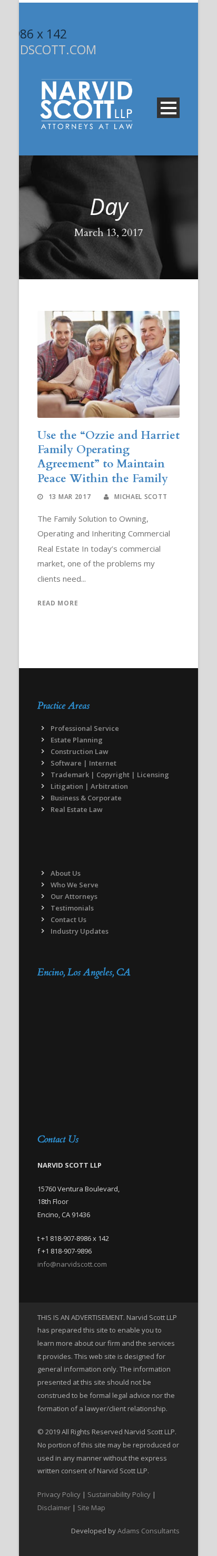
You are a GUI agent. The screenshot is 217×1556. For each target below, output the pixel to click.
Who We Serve (74, 884)
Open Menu (168, 107)
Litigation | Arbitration (89, 786)
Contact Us (68, 919)
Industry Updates (79, 931)
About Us (66, 873)
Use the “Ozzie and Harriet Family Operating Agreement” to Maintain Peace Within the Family (108, 457)
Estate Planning (77, 740)
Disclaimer (54, 1507)
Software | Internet (83, 763)
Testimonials (72, 908)
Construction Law (79, 751)
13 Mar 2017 (69, 496)
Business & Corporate (86, 798)
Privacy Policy (59, 1494)
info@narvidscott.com (72, 1264)
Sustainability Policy (119, 1494)
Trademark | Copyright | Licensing (110, 774)
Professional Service (85, 728)
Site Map (91, 1507)
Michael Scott (140, 496)
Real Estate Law (77, 809)
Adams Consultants (148, 1530)
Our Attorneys (74, 896)
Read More (57, 603)
